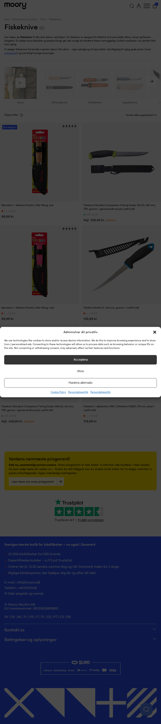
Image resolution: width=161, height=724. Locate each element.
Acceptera (81, 359)
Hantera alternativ (81, 382)
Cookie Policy (58, 392)
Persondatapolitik (78, 392)
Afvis (80, 371)
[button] (155, 332)
